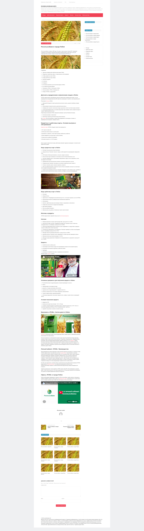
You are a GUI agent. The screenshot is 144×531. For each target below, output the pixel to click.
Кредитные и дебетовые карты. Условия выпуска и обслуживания (55, 74)
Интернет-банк (78, 15)
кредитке (72, 340)
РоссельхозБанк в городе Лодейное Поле (68, 427)
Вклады (44, 15)
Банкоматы (43, 334)
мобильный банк (51, 364)
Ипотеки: (44, 81)
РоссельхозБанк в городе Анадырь (93, 35)
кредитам (67, 215)
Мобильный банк (86, 15)
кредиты (49, 253)
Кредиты (66, 15)
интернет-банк (63, 352)
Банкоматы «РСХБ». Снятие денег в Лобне (51, 88)
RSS (65, 2)
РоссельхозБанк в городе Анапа (92, 33)
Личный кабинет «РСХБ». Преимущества (50, 89)
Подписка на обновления (58, 2)
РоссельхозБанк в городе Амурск (92, 37)
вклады (44, 118)
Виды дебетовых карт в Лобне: (49, 77)
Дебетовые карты (50, 15)
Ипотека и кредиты (46, 79)
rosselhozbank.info (48, 6)
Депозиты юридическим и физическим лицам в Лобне (53, 72)
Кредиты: (44, 82)
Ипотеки (71, 15)
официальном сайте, (63, 378)
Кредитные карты (59, 15)
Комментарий (43, 485)
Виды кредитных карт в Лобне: (49, 75)
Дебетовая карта (50, 202)
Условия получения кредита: (48, 86)
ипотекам (62, 215)
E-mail (63, 498)
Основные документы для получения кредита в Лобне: (53, 84)
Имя (42, 498)
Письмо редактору (72, 2)
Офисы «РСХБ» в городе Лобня (48, 91)
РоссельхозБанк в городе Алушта (92, 41)
